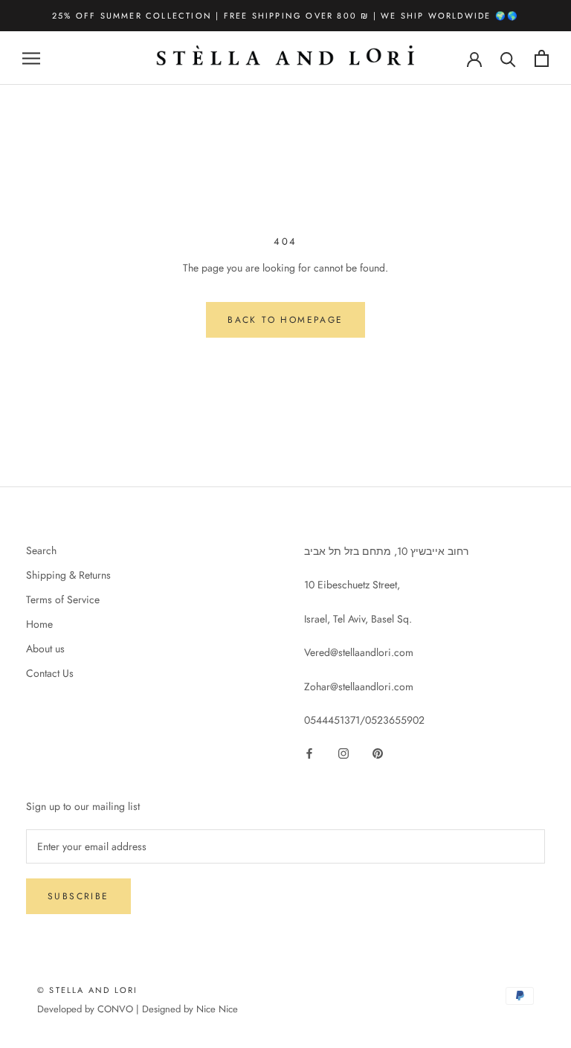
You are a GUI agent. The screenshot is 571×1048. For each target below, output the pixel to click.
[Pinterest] (377, 752)
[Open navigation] (31, 58)
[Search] (508, 58)
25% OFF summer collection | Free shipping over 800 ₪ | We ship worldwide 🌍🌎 (285, 16)
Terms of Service (63, 599)
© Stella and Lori (87, 990)
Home (39, 624)
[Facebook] (309, 752)
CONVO (115, 1009)
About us (45, 648)
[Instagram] (343, 752)
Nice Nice (217, 1009)
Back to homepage (285, 320)
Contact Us (50, 673)
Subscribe (78, 896)
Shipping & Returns (68, 575)
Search (41, 550)
